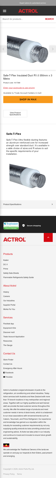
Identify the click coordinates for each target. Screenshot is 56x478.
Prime (5, 268)
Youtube (9, 376)
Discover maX (9, 332)
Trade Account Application (13, 336)
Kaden (6, 260)
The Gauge (7, 345)
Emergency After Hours (12, 368)
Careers (6, 296)
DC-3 (5, 264)
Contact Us (7, 364)
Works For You (9, 309)
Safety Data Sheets (11, 273)
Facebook (9, 372)
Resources (7, 340)
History (6, 292)
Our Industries (9, 300)
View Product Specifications (15, 113)
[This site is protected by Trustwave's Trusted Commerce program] (11, 226)
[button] (52, 49)
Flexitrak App (8, 323)
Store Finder (8, 359)
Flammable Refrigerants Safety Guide (18, 277)
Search (49, 18)
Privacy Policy (9, 474)
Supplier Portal (9, 304)
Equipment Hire (9, 328)
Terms (19, 474)
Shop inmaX (28, 99)
